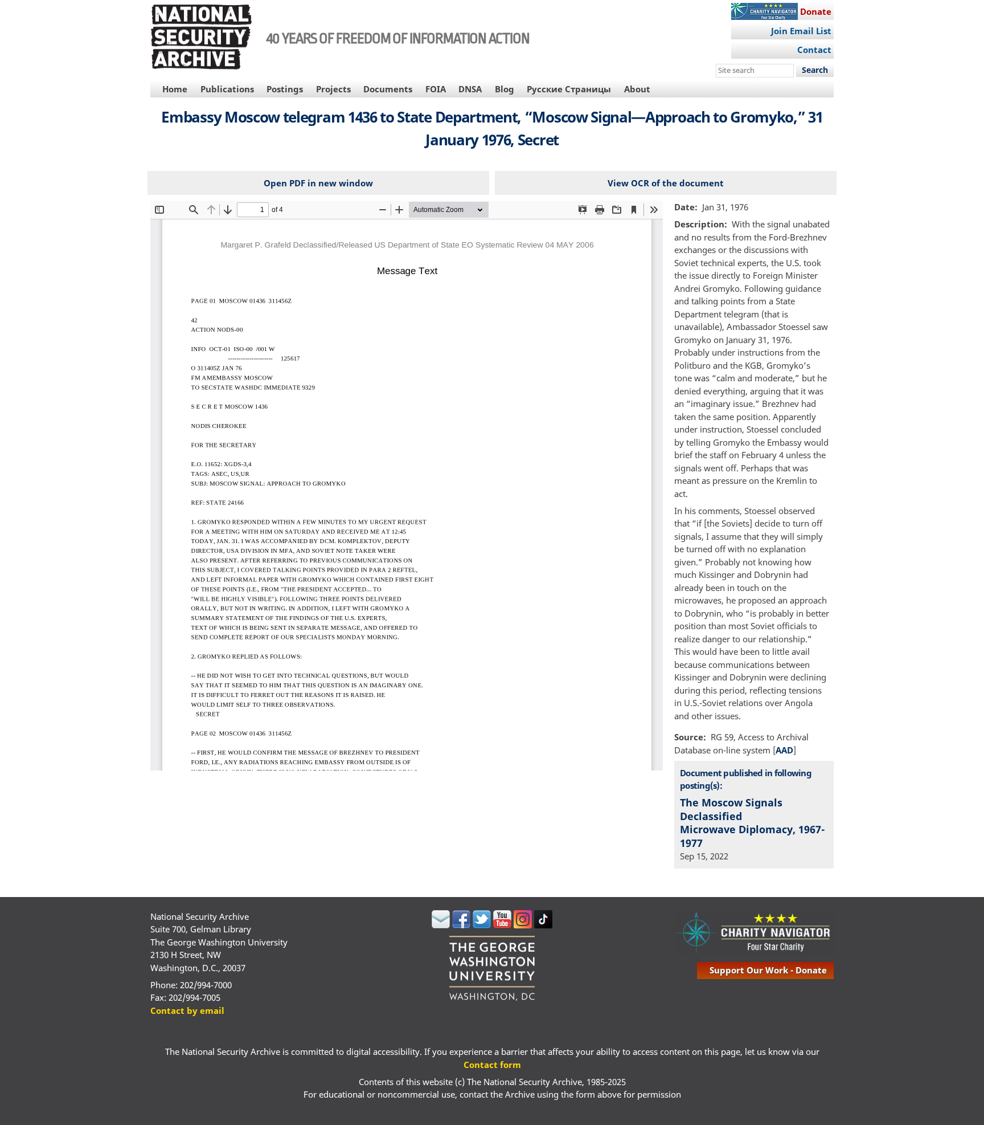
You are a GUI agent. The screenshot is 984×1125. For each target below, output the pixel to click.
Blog (504, 89)
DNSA (470, 89)
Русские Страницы (569, 89)
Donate (815, 11)
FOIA (435, 89)
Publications (227, 89)
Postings (284, 89)
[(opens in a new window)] (441, 925)
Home (174, 89)
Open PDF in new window (318, 183)
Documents (387, 89)
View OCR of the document (666, 183)
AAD (784, 750)
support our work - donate (768, 970)
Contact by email (187, 1010)
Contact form (492, 1064)
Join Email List (801, 30)
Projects (333, 89)
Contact (814, 49)
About (637, 89)
